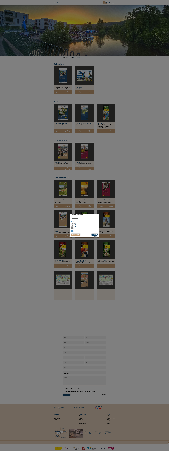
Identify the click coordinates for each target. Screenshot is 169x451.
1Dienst (75, 224)
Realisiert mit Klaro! (95, 236)
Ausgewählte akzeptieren (75, 234)
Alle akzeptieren (95, 234)
